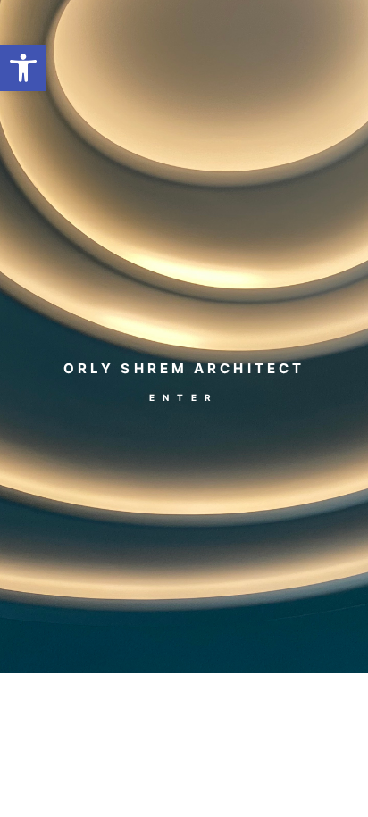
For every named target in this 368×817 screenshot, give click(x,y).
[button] (23, 68)
